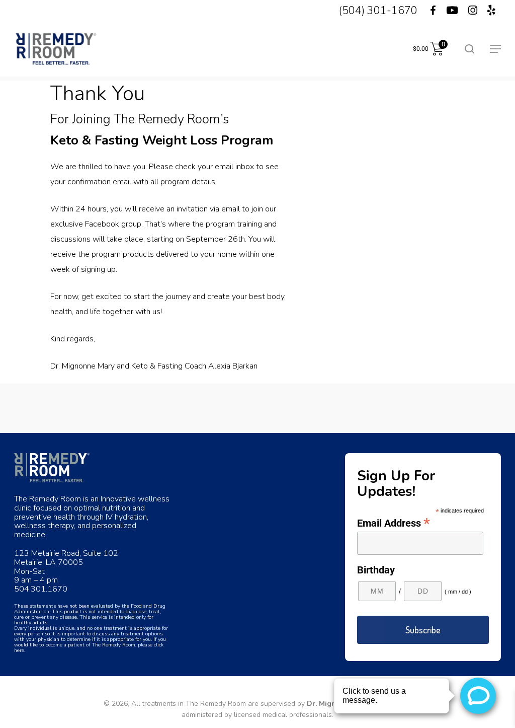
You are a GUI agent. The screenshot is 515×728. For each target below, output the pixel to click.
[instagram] (472, 11)
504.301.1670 (40, 589)
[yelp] (491, 11)
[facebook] (426, 11)
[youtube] (452, 11)
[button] (495, 49)
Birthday (376, 570)
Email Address (393, 522)
